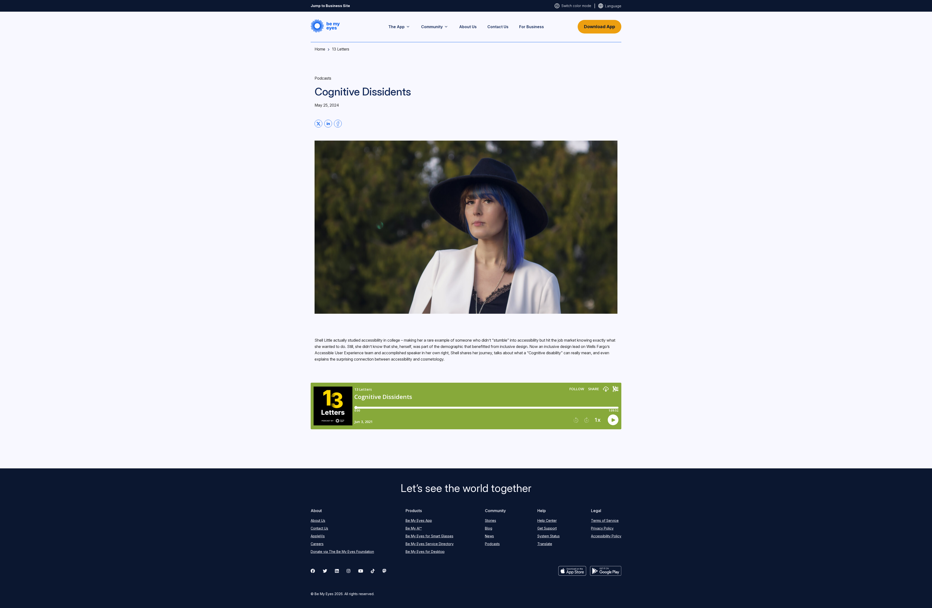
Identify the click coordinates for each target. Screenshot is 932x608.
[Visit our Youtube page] (360, 570)
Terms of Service (605, 520)
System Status (548, 536)
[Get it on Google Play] (605, 571)
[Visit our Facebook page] (313, 570)
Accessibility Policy (606, 536)
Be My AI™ (414, 528)
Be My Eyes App (419, 520)
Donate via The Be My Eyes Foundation (342, 551)
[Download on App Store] (572, 571)
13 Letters (340, 49)
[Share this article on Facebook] (338, 123)
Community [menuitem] (432, 26)
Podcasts (492, 544)
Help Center (547, 520)
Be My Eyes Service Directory (430, 544)
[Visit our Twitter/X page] (325, 570)
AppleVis (318, 536)
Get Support (547, 528)
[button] (325, 26)
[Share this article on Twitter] (318, 123)
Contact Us (319, 528)
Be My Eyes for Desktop (425, 551)
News (489, 536)
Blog (488, 528)
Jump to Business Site (330, 6)
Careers (317, 544)
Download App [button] (599, 26)
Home (320, 49)
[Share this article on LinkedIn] (328, 123)
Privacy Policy (602, 528)
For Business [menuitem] (531, 26)
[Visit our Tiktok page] (373, 570)
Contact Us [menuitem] (497, 26)
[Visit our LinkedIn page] (337, 570)
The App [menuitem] (396, 26)
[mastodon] (384, 570)
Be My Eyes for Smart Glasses (429, 536)
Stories (490, 520)
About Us (318, 520)
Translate (544, 544)
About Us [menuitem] (468, 26)
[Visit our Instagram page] (348, 570)
